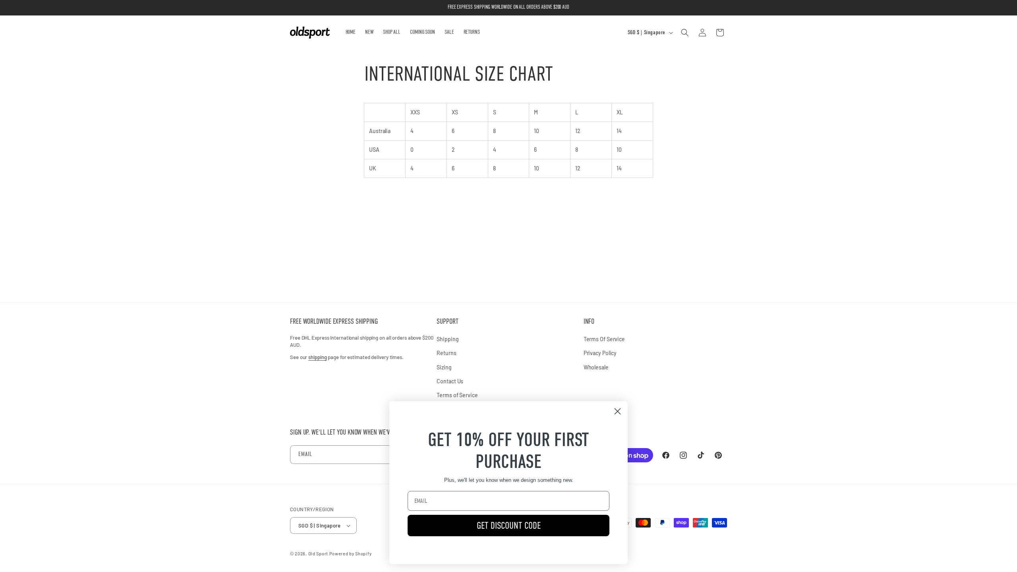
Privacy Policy (600, 353)
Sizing (444, 367)
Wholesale (596, 367)
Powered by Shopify (350, 553)
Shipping (447, 339)
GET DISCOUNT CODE (509, 525)
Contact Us (450, 381)
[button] (685, 32)
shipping (317, 357)
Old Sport (318, 553)
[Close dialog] (618, 411)
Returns (446, 353)
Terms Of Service (604, 339)
